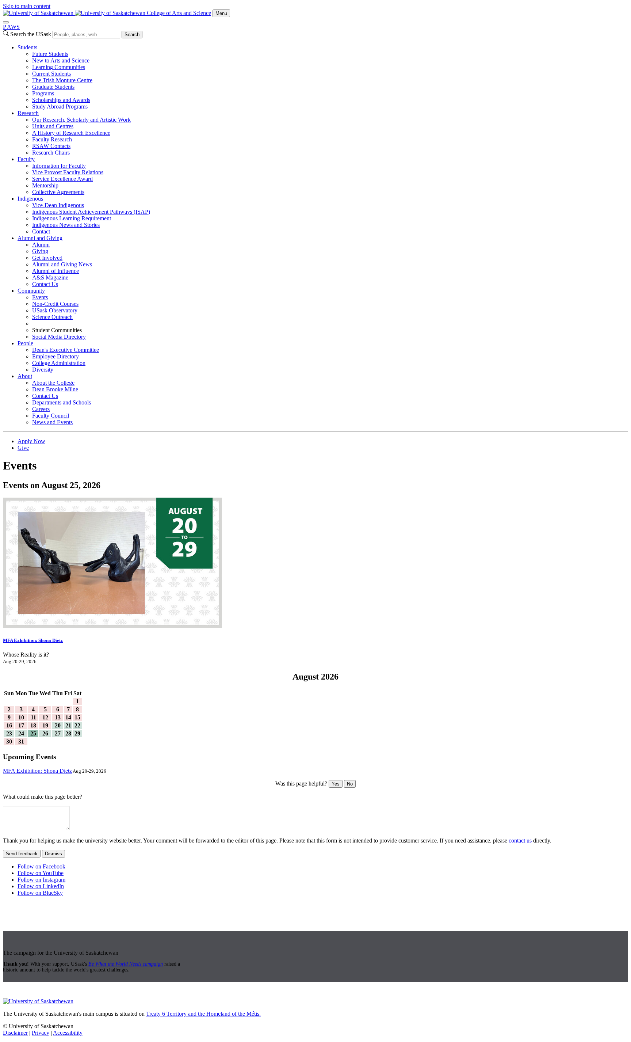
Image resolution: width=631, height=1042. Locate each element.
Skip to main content (26, 6)
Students (27, 47)
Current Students (51, 74)
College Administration (58, 363)
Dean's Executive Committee (65, 350)
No (350, 784)
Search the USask (30, 34)
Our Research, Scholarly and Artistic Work (81, 120)
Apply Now (31, 441)
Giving (40, 251)
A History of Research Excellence (71, 133)
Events (40, 297)
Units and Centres (52, 126)
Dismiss (53, 853)
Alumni (41, 245)
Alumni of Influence (55, 271)
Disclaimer (15, 1033)
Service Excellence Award (62, 179)
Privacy (40, 1033)
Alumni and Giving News (62, 264)
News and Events (52, 422)
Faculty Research (52, 139)
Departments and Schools (61, 402)
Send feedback (22, 853)
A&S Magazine (50, 277)
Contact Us (45, 284)
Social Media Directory (59, 337)
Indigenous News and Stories (66, 225)
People (25, 343)
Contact (41, 231)
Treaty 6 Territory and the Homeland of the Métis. (203, 1014)
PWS (11, 27)
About (25, 376)
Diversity (42, 369)
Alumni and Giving (40, 238)
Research (28, 113)
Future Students (50, 54)
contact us (520, 840)
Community (31, 291)
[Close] (6, 22)
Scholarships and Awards (61, 100)
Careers (41, 409)
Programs (43, 93)
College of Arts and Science (179, 13)
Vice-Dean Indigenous (58, 205)
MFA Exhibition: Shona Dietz (33, 640)
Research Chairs (51, 152)
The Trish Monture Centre (62, 80)
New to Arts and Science (60, 60)
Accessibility (68, 1033)
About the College (53, 383)
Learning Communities (58, 67)
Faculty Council (50, 415)
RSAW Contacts (51, 146)
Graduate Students (53, 87)
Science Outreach (52, 317)
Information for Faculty (59, 166)
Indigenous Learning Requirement (71, 218)
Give (23, 448)
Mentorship (45, 185)
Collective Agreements (58, 192)
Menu (221, 13)
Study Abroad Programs (60, 106)
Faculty (26, 159)
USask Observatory (54, 310)
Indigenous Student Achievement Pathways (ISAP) (91, 212)
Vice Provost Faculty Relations (67, 172)
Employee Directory (55, 356)
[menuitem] (323, 77)
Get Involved (47, 258)
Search (132, 34)
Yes (336, 784)
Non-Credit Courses (55, 304)
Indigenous (30, 198)
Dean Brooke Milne (55, 389)
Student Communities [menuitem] (57, 330)
